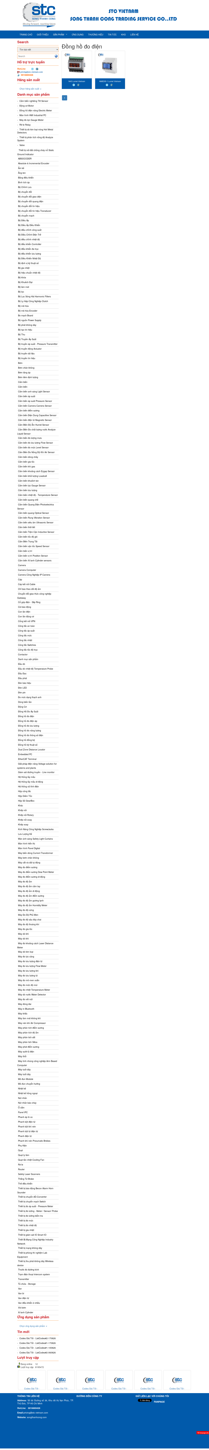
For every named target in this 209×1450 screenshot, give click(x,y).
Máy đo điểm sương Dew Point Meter (36, 871)
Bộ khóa (22, 277)
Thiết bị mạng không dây (30, 1247)
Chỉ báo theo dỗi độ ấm (29, 588)
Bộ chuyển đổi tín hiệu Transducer (34, 210)
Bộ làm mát (23, 286)
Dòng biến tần (25, 701)
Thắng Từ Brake (26, 1178)
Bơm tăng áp (24, 372)
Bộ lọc (21, 291)
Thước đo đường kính (28, 1269)
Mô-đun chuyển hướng (29, 1083)
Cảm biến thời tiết (26, 527)
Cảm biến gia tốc (26, 461)
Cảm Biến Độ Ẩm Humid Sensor (33, 424)
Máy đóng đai (24, 1004)
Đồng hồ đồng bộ (26, 739)
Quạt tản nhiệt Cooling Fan (31, 1159)
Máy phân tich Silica (27, 1042)
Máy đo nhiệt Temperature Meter (34, 989)
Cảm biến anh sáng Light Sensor (34, 391)
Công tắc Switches (27, 644)
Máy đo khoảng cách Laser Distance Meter (35, 945)
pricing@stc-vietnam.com (31, 72)
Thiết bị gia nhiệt (26, 1230)
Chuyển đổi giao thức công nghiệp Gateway (34, 595)
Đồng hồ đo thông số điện (30, 735)
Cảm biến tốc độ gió (27, 536)
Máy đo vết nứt (25, 999)
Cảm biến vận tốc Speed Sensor (33, 546)
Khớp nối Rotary (26, 814)
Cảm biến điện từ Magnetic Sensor (35, 419)
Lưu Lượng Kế (25, 833)
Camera (22, 565)
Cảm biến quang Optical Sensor (33, 512)
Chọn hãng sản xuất (30, 88)
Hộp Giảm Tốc (25, 795)
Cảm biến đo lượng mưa (30, 437)
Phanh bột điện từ (26, 1121)
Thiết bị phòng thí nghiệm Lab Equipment (32, 1254)
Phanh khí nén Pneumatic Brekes (34, 1140)
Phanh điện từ (25, 1136)
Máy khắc (22, 1013)
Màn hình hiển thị (26, 843)
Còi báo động (24, 606)
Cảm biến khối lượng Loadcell (32, 475)
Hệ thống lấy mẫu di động (30, 781)
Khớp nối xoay (25, 819)
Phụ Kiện (22, 1145)
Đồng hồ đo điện (26, 716)
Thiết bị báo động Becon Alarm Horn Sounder (35, 1190)
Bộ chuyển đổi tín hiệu (29, 206)
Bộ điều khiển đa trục (28, 248)
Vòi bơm (22, 1307)
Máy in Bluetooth (26, 1008)
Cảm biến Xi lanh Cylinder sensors (34, 560)
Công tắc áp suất (26, 630)
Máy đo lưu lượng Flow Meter (32, 965)
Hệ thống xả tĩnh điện (28, 786)
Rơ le (20, 1164)
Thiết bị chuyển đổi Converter (32, 1196)
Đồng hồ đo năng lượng (29, 730)
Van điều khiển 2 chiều (29, 1302)
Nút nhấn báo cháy (27, 1102)
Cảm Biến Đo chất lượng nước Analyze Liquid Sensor (36, 431)
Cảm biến (22, 381)
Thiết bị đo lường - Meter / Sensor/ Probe (38, 1210)
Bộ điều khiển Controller (29, 244)
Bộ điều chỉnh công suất (29, 229)
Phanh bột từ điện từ (28, 1131)
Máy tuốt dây (24, 1069)
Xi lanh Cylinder (25, 1312)
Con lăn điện (24, 611)
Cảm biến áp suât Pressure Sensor (35, 400)
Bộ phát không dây (27, 324)
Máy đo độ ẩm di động (29, 891)
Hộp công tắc (24, 791)
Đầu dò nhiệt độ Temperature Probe (35, 668)
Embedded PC (25, 754)
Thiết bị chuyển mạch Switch (32, 1201)
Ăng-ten (22, 172)
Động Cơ (22, 706)
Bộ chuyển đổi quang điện (30, 201)
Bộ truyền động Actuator (30, 348)
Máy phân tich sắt (26, 1037)
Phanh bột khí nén (27, 1126)
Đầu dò (21, 663)
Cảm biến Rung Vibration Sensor (34, 517)
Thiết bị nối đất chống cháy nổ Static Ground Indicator (35, 152)
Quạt (20, 1150)
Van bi (21, 1293)
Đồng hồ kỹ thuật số (27, 744)
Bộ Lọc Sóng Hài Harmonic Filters (34, 296)
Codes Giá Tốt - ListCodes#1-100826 (37, 1347)
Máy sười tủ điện (26, 1051)
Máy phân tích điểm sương (31, 1027)
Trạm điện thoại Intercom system (34, 1274)
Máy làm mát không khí (29, 1018)
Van (20, 1288)
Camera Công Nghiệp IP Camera (34, 574)
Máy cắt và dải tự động (29, 862)
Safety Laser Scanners (29, 1174)
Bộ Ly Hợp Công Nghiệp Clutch (33, 301)
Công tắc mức (25, 635)
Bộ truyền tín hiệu (26, 358)
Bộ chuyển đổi (25, 191)
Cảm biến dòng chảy (28, 456)
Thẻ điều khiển (25, 1183)
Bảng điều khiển (26, 177)
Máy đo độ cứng (26, 910)
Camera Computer (27, 569)
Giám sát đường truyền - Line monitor (36, 772)
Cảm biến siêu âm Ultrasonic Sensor (35, 522)
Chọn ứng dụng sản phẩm (33, 1325)
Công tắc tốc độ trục (28, 649)
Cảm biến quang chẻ (28, 499)
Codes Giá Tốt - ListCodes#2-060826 (37, 1352)
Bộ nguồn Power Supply (29, 320)
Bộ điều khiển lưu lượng (29, 253)
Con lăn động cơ (26, 616)
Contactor (23, 654)
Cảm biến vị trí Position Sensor (33, 555)
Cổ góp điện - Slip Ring (29, 602)
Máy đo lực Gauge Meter (31, 119)
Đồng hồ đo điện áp (27, 720)
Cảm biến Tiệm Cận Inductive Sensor (36, 531)
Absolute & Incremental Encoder (33, 163)
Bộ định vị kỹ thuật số (28, 263)
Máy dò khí (23, 933)
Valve (22, 145)
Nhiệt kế (22, 1088)
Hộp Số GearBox (26, 800)
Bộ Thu (21, 334)
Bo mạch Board (25, 315)
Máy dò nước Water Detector (32, 994)
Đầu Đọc (22, 673)
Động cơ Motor (26, 105)
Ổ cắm (21, 1107)
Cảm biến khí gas (26, 466)
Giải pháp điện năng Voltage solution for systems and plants (37, 765)
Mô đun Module (25, 1078)
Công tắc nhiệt (25, 640)
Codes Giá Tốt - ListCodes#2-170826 (37, 1338)
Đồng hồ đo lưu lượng (28, 725)
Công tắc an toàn (26, 625)
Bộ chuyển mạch (26, 215)
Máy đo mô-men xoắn (28, 980)
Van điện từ (23, 1298)
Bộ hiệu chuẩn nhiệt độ (29, 272)
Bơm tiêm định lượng (28, 377)
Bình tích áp (24, 182)
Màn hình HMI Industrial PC (32, 115)
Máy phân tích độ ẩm (28, 1032)
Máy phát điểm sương (28, 1046)
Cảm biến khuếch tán (28, 480)
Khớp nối (22, 810)
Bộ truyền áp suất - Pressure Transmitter (38, 343)
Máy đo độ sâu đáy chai (29, 919)
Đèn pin (22, 692)
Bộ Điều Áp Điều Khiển (29, 225)
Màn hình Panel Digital (29, 848)
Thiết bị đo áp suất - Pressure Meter (35, 1206)
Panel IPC (23, 1112)
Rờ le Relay (25, 124)
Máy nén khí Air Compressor (32, 1023)
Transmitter (23, 1279)
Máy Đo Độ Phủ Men (28, 914)
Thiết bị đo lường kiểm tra (30, 1215)
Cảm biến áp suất (26, 396)
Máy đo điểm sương (27, 867)
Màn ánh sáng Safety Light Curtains (35, 838)
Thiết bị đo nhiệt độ (27, 1225)
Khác (20, 805)
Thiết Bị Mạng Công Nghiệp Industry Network (35, 1241)
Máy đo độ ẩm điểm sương (31, 895)
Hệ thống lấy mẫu (26, 776)
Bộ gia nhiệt (24, 267)
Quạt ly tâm (23, 1155)
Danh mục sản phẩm (28, 659)
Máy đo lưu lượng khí (28, 970)
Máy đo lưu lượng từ (28, 975)
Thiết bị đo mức (25, 1220)
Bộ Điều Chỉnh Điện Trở (29, 234)
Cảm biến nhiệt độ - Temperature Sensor (38, 494)
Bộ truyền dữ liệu (26, 353)
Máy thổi (22, 1056)
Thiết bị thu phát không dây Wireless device (35, 1263)
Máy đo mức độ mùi (27, 984)
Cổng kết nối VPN (26, 621)
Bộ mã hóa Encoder (27, 310)
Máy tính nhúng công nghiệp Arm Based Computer (37, 1063)
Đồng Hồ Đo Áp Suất (28, 711)
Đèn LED (22, 687)
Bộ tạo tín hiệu (25, 329)
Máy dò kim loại (25, 951)
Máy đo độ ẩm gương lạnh (31, 900)
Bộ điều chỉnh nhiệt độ (29, 239)
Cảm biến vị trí (25, 550)
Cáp (20, 579)
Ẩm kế (21, 168)
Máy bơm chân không (28, 857)
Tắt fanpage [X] (202, 1432)
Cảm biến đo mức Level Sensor (33, 447)
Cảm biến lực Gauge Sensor (32, 485)
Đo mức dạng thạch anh (29, 697)
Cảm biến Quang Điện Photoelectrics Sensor (35, 506)
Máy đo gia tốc (25, 929)
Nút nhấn (22, 1097)
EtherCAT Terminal (27, 758)
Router (21, 1169)
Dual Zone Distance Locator (31, 749)
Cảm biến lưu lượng (27, 490)
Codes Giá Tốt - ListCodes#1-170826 (37, 1343)
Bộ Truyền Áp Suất (27, 339)
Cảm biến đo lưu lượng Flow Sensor (35, 442)
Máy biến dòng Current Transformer (35, 852)
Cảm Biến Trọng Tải (27, 541)
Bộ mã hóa (23, 305)
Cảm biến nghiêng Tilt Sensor (33, 100)
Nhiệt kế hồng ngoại (27, 1093)
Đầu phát (22, 678)
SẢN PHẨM (58, 34)
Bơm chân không (26, 367)
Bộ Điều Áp (23, 220)
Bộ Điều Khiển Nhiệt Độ (29, 258)
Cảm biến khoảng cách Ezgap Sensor (36, 471)
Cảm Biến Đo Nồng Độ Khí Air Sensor (36, 452)
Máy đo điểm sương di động (31, 876)
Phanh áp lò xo (25, 1117)
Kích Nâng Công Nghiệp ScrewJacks (36, 829)
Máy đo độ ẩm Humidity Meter (32, 905)
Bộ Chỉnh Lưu (25, 187)
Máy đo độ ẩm (25, 881)
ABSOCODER (25, 158)
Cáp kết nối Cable (26, 584)
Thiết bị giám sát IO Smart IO (32, 1234)
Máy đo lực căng (26, 956)
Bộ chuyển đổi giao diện (29, 196)
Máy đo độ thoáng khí (28, 924)
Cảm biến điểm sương (28, 410)
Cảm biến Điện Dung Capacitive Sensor (37, 415)
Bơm (20, 362)
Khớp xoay (23, 824)
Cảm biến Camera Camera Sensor (35, 405)
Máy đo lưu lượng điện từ (30, 961)
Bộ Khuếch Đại (25, 282)
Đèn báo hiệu (24, 682)
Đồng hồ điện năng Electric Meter (35, 110)
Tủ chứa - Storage (27, 1283)
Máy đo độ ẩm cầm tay (29, 886)
